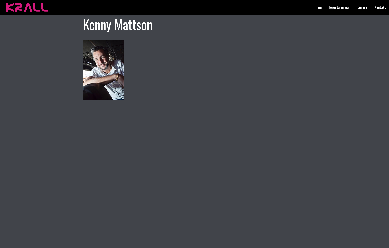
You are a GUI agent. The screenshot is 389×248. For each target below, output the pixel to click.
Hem (318, 7)
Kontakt (380, 7)
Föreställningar (339, 7)
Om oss (362, 7)
